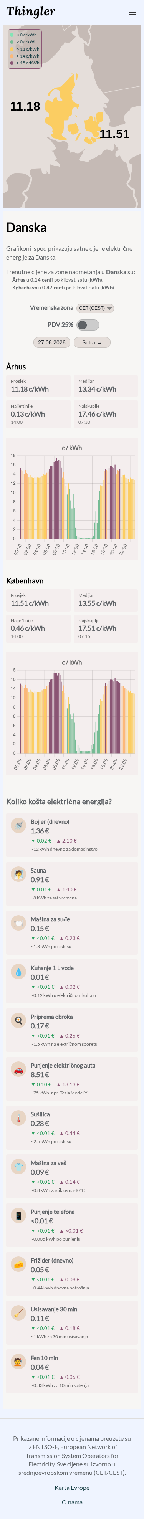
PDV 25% (60, 324)
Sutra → (92, 342)
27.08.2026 (52, 342)
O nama (72, 1502)
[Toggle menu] (132, 12)
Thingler (30, 11)
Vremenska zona (51, 307)
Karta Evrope (72, 1487)
